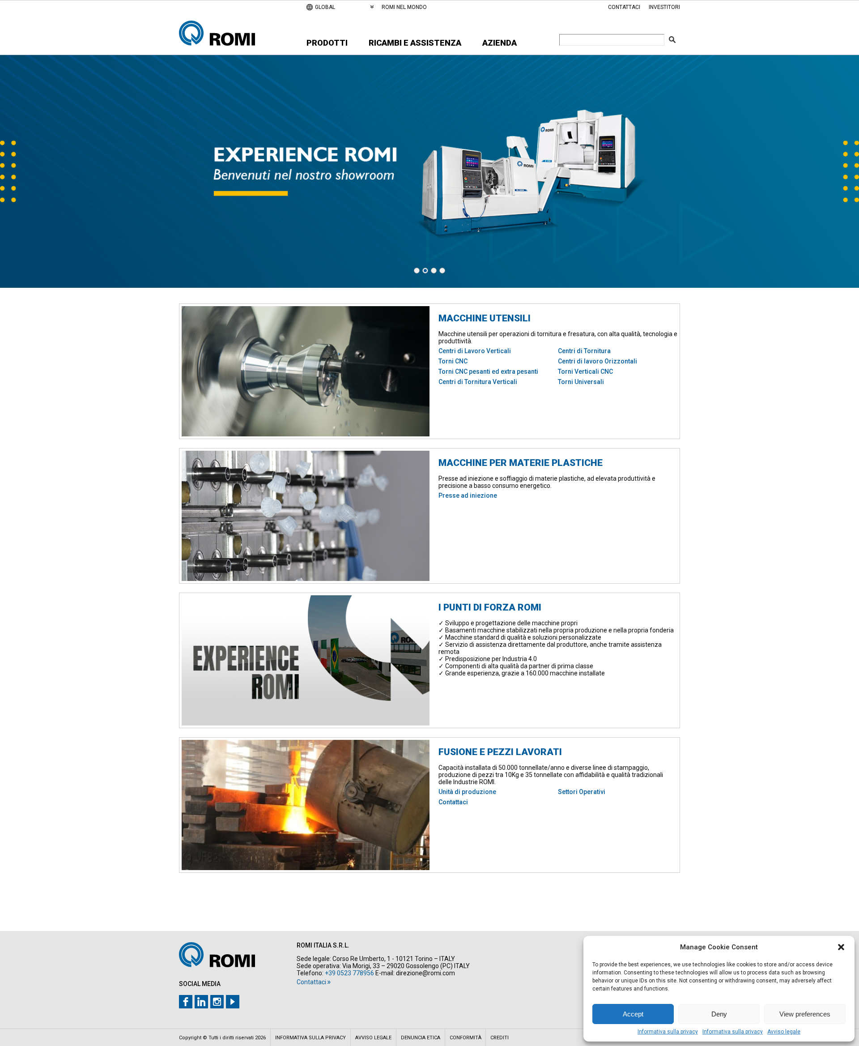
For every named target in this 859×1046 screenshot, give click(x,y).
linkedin (201, 1001)
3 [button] (434, 270)
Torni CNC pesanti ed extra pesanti (488, 371)
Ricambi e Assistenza (415, 42)
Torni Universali (581, 381)
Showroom (429, 171)
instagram (217, 1001)
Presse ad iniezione (467, 495)
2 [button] (425, 270)
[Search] (672, 39)
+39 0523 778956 (349, 973)
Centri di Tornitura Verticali (477, 381)
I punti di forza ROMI (489, 607)
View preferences (804, 1014)
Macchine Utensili (484, 318)
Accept (633, 1014)
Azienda (499, 42)
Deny (719, 1014)
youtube (232, 1001)
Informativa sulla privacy (668, 1032)
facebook (185, 1001)
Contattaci (624, 7)
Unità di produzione (467, 791)
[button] (841, 947)
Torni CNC (453, 361)
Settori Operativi (581, 791)
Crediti (499, 1038)
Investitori (664, 7)
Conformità (465, 1038)
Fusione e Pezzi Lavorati (500, 752)
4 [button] (442, 270)
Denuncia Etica (420, 1038)
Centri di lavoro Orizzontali (597, 361)
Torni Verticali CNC (585, 371)
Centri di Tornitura (584, 350)
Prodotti (327, 42)
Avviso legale (783, 1032)
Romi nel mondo (404, 7)
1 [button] (417, 270)
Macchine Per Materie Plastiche (520, 462)
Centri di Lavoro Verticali (474, 350)
